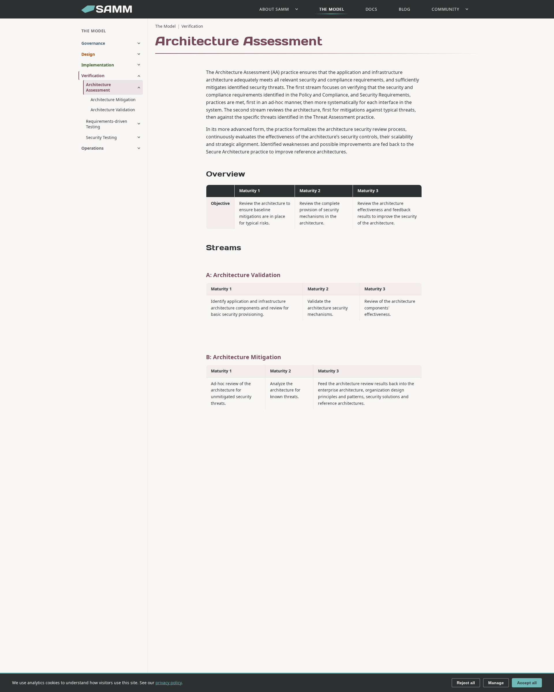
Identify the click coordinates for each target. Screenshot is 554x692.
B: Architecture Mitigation (243, 357)
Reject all (466, 682)
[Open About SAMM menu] (298, 9)
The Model (331, 9)
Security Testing (101, 137)
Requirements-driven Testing (106, 123)
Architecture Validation (113, 109)
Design (88, 54)
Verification (92, 76)
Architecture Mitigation (113, 99)
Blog (404, 9)
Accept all (527, 682)
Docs (371, 9)
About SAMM (274, 9)
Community (445, 9)
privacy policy (168, 682)
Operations (92, 148)
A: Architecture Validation (243, 275)
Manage (496, 682)
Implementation (97, 65)
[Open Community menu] (468, 9)
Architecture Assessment (98, 87)
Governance (93, 43)
